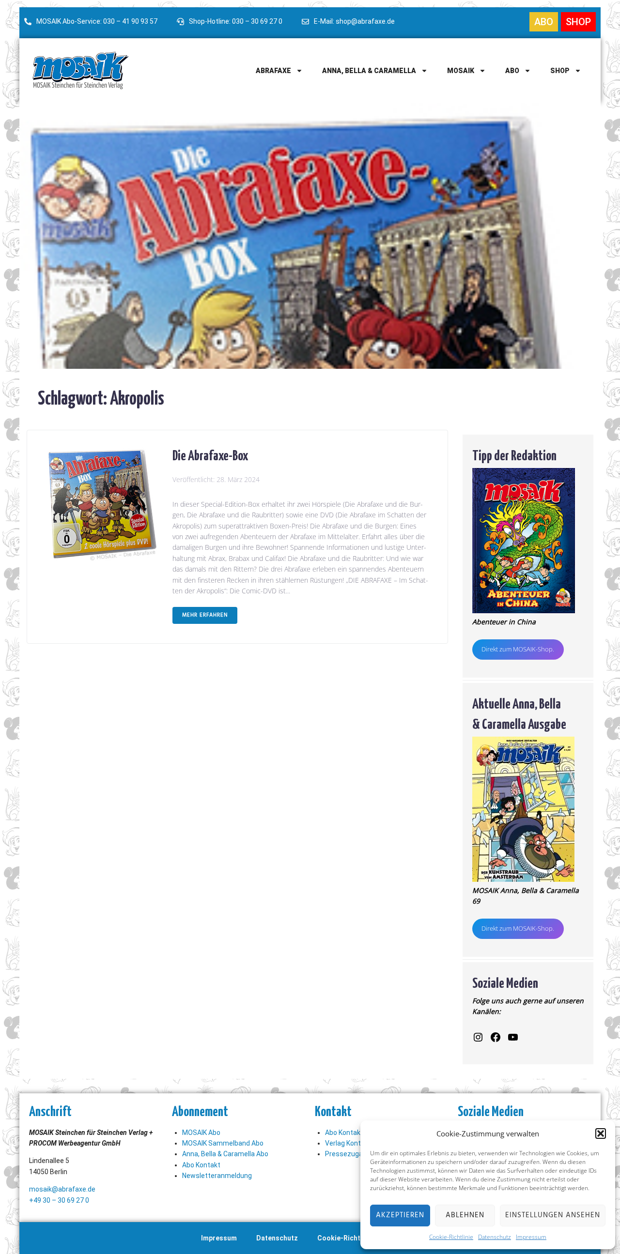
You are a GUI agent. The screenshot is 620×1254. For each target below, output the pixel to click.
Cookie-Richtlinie (451, 1237)
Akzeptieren (400, 1215)
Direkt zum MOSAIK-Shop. (517, 649)
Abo (512, 71)
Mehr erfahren (205, 615)
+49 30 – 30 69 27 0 (59, 1200)
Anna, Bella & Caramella (369, 71)
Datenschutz (494, 1237)
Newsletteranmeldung (217, 1175)
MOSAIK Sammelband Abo (223, 1143)
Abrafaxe (273, 71)
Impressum (531, 1237)
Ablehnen (465, 1215)
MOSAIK (460, 71)
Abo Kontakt (201, 1165)
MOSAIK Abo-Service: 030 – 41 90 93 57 (96, 21)
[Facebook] (495, 1037)
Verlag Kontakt (348, 1143)
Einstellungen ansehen (552, 1215)
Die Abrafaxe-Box (210, 454)
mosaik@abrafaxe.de (62, 1189)
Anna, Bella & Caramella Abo (225, 1154)
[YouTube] (513, 1037)
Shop (560, 71)
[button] (600, 1133)
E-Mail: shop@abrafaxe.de (354, 21)
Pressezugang (348, 1154)
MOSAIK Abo (201, 1132)
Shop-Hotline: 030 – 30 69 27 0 (235, 21)
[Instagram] (478, 1037)
